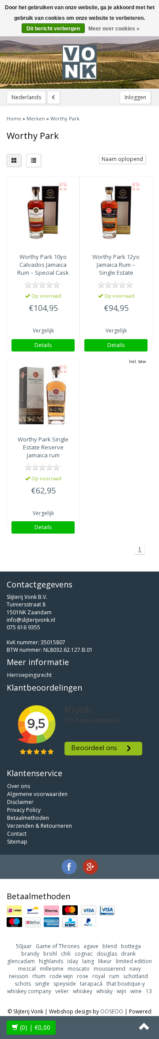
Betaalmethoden (28, 818)
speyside (64, 983)
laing (88, 961)
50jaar (24, 946)
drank (128, 953)
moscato (79, 968)
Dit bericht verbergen (53, 29)
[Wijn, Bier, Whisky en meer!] (79, 62)
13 (149, 991)
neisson (18, 976)
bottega (131, 946)
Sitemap (17, 841)
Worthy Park (65, 118)
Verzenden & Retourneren (39, 826)
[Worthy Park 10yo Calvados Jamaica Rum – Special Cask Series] (43, 212)
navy (135, 968)
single (42, 983)
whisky (104, 991)
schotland (135, 976)
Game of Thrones (58, 946)
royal (98, 976)
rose (82, 976)
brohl (50, 953)
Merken (35, 118)
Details (43, 345)
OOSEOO (111, 1011)
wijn (121, 991)
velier (62, 991)
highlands (51, 961)
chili (66, 953)
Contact (16, 833)
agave (90, 946)
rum (114, 976)
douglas (107, 953)
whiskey (82, 991)
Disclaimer (20, 802)
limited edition (134, 961)
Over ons (18, 786)
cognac (84, 953)
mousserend (109, 968)
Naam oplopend (122, 159)
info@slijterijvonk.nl (31, 620)
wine (136, 991)
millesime (52, 968)
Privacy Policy (24, 810)
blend (109, 946)
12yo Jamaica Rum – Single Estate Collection (116, 269)
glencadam (21, 961)
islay (72, 961)
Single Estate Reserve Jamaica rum (43, 447)
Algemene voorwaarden (37, 794)
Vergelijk (43, 330)
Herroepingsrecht (29, 675)
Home (14, 118)
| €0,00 (35, 1027)
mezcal (27, 968)
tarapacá (91, 983)
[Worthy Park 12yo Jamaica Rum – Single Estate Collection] (116, 212)
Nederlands (26, 97)
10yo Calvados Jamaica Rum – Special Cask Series (43, 269)
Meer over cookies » (114, 29)
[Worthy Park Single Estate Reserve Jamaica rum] (43, 394)
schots (23, 983)
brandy (30, 953)
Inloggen (135, 97)
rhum (38, 976)
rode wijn (61, 976)
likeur (105, 961)
